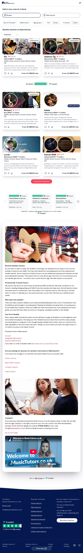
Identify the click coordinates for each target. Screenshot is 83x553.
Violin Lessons (10, 371)
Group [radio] (55, 23)
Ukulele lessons (36, 515)
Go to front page (11, 433)
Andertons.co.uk (41, 344)
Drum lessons (36, 523)
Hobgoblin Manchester (13, 338)
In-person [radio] (66, 23)
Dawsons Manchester (13, 341)
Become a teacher (67, 520)
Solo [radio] (48, 23)
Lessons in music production (41, 527)
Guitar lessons (36, 503)
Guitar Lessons (10, 358)
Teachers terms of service (31, 545)
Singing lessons (36, 511)
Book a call (6, 506)
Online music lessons (38, 531)
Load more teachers (41, 181)
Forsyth (8, 336)
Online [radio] (75, 23)
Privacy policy (50, 545)
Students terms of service (8, 545)
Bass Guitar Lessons (12, 363)
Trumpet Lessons (11, 367)
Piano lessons (36, 507)
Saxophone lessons (38, 519)
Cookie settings (66, 545)
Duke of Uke (53, 344)
